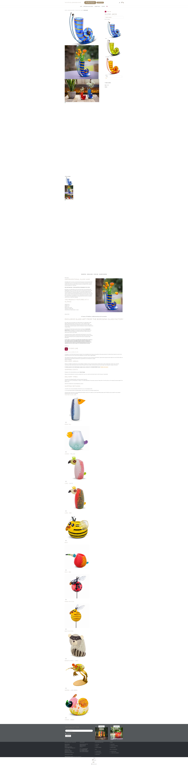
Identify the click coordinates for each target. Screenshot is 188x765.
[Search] (118, 3)
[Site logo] (90, 2)
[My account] (120, 3)
